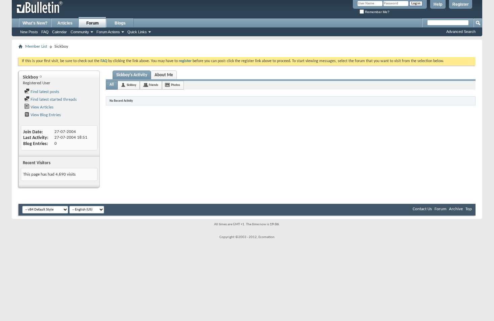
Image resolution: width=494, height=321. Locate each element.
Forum (92, 23)
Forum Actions (108, 32)
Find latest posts (44, 92)
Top (468, 209)
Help (438, 4)
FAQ (45, 32)
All (112, 85)
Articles (65, 23)
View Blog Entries (45, 115)
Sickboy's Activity (131, 75)
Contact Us (422, 209)
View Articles (41, 107)
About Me (164, 75)
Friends (153, 85)
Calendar (59, 32)
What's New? (35, 23)
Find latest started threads (53, 99)
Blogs (120, 23)
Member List (36, 46)
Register (460, 4)
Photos (175, 85)
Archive (456, 209)
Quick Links (137, 32)
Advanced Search (461, 32)
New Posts (29, 32)
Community (80, 32)
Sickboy (131, 85)
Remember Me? (376, 12)
